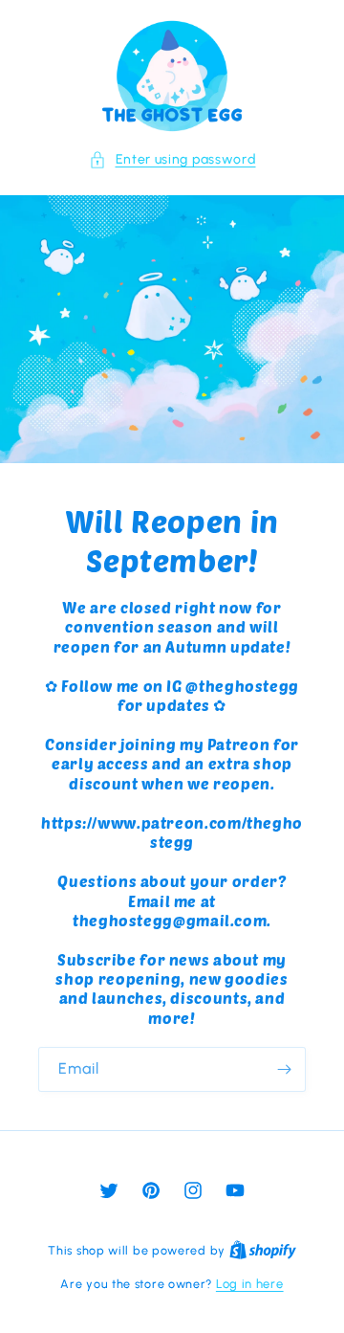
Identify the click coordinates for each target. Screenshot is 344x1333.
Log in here (250, 1284)
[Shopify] (262, 1250)
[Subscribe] (284, 1069)
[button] (172, 159)
